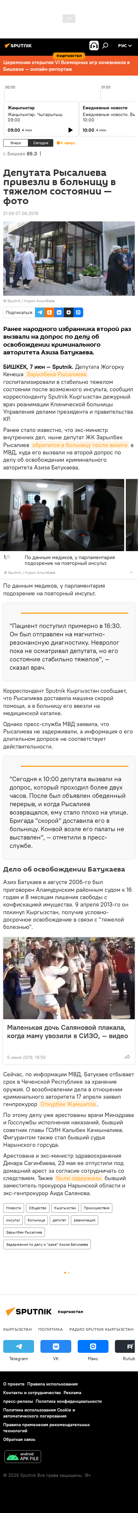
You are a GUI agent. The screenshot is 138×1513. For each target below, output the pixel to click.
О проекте (14, 1384)
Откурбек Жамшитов (68, 1104)
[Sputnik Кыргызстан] (19, 48)
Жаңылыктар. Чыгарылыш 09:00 (35, 117)
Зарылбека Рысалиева (56, 374)
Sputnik (14, 300)
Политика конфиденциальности (69, 1401)
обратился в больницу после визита (79, 445)
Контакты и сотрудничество (32, 1392)
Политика (50, 1329)
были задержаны (78, 1178)
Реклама (72, 1392)
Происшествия (96, 1207)
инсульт (13, 1220)
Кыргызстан (65, 1207)
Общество (38, 1207)
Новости (13, 1207)
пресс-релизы (18, 1401)
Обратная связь (19, 1439)
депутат (59, 1220)
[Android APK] (23, 1457)
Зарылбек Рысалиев (24, 1232)
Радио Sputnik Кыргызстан (101, 1329)
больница (36, 1220)
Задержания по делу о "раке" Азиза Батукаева (47, 1244)
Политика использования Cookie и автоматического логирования (39, 1413)
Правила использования (52, 1384)
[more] (131, 572)
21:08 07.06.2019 (20, 213)
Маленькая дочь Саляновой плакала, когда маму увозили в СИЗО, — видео (67, 1031)
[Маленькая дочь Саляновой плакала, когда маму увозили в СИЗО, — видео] (69, 978)
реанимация (84, 1220)
